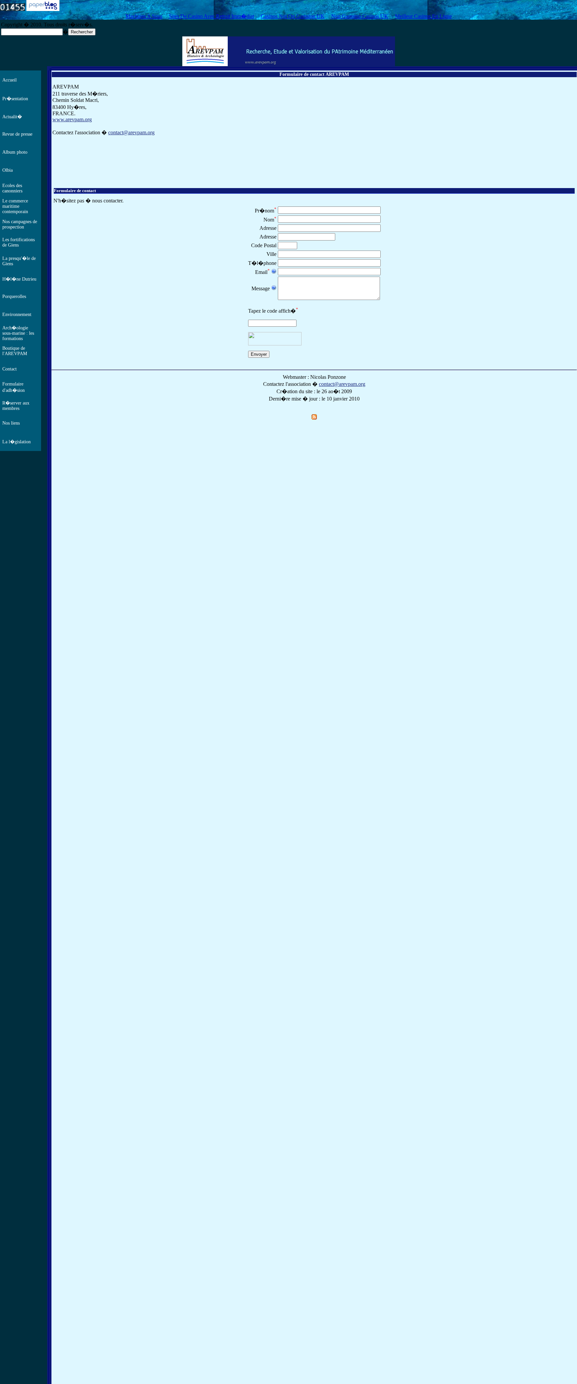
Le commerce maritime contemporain (15, 206)
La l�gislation (16, 441)
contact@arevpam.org (131, 132)
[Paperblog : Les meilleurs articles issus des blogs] (42, 9)
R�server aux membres (15, 406)
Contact (9, 368)
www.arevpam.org (72, 119)
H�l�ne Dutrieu (19, 279)
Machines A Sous (144, 16)
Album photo (14, 152)
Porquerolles (14, 296)
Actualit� (12, 116)
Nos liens (11, 423)
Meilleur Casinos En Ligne (423, 16)
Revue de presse (17, 134)
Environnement (16, 314)
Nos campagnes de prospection (19, 224)
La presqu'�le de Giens (19, 261)
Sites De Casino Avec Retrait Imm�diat (211, 16)
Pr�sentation (15, 98)
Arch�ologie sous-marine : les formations (18, 333)
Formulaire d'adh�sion (13, 387)
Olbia (7, 170)
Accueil (9, 80)
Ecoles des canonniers (12, 188)
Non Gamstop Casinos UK (359, 16)
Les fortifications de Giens (18, 242)
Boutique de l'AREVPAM (14, 351)
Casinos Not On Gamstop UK (293, 16)
